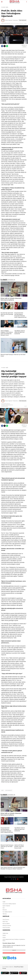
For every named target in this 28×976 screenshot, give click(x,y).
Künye (4, 937)
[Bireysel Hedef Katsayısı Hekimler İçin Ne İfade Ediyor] (14, 345)
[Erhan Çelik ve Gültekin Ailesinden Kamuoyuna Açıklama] (14, 289)
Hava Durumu (6, 919)
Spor (4, 907)
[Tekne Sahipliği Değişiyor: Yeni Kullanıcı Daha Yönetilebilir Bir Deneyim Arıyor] (7, 324)
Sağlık (25, 23)
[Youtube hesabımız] (17, 879)
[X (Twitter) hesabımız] (13, 879)
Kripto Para (5, 921)
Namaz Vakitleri (6, 923)
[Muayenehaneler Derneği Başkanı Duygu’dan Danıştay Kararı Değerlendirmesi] (20, 306)
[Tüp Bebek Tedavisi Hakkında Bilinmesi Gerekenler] (20, 324)
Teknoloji (5, 913)
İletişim (4, 935)
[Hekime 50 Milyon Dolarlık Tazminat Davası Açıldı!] (20, 838)
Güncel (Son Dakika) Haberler (17, 23)
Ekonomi (5, 909)
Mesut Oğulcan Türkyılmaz (11, 20)
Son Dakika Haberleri (7, 911)
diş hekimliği (9, 790)
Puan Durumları (6, 927)
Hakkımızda (5, 933)
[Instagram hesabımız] (15, 879)
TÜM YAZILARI (22, 20)
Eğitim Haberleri (6, 905)
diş (2, 790)
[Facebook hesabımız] (11, 879)
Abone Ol (14, 950)
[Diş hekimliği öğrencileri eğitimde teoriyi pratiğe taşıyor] (7, 306)
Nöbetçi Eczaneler (7, 925)
